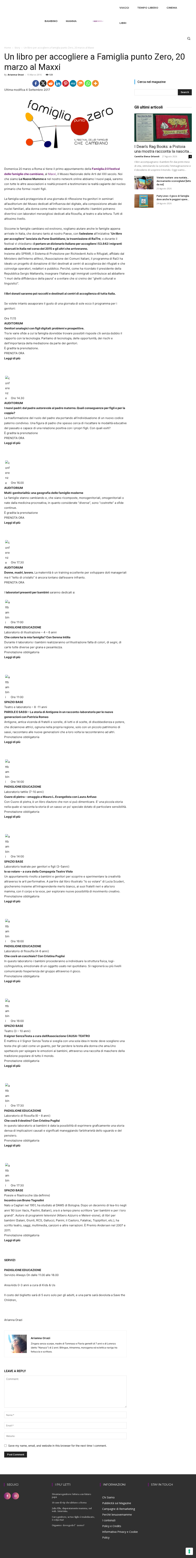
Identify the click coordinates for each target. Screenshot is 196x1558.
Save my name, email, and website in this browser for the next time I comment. (57, 1445)
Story (17, 47)
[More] (95, 83)
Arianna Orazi (16, 74)
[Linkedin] (58, 83)
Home (7, 47)
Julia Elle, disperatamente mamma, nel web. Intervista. (72, 1510)
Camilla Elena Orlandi (146, 156)
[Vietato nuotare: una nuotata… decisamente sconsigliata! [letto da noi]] (144, 182)
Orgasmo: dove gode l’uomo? (68, 1525)
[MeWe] (73, 83)
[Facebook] (35, 83)
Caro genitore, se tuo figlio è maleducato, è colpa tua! (73, 1518)
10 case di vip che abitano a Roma (69, 1502)
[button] (188, 38)
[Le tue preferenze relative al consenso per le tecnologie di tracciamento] (189, 1551)
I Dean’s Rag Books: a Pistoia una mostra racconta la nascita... (163, 149)
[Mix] (80, 83)
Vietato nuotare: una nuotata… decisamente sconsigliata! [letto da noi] (174, 181)
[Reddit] (50, 83)
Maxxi (52, 174)
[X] (43, 83)
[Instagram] (15, 1495)
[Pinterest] (65, 83)
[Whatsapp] (88, 83)
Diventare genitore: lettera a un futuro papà (71, 1495)
